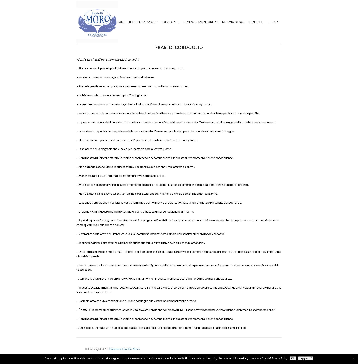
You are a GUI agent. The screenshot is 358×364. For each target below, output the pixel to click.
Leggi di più (306, 358)
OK (293, 358)
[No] (353, 359)
